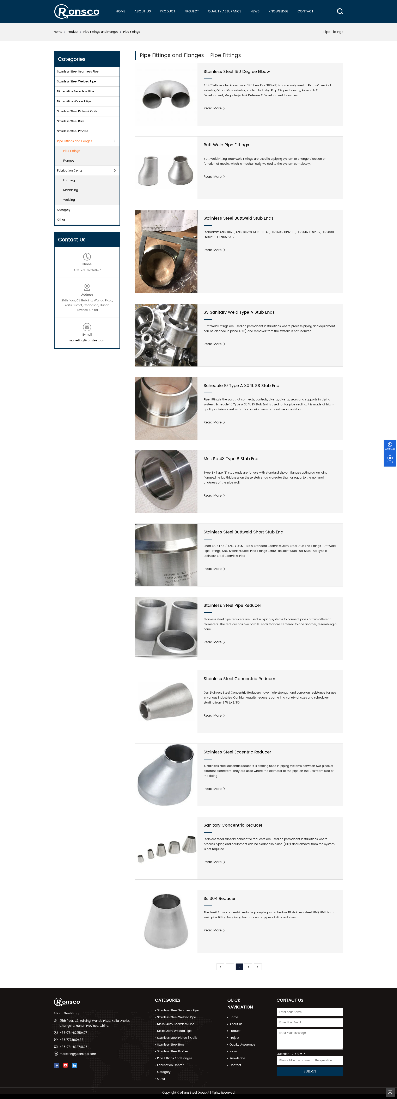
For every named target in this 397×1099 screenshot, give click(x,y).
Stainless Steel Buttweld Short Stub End (243, 532)
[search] (337, 8)
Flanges (68, 160)
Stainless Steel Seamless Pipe (78, 71)
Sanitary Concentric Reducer (233, 825)
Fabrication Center (70, 170)
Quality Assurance (224, 11)
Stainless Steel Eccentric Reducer (237, 752)
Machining (70, 190)
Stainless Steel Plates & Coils (77, 111)
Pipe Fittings (131, 31)
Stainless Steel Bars (70, 121)
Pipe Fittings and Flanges (100, 31)
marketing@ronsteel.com (87, 340)
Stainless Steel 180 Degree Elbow (237, 71)
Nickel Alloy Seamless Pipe (75, 91)
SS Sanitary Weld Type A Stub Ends (239, 312)
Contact (305, 11)
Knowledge (278, 11)
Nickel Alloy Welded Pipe (74, 101)
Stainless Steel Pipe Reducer (232, 605)
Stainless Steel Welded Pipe (76, 81)
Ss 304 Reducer (220, 898)
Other (61, 219)
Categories (167, 1000)
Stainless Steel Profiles (72, 131)
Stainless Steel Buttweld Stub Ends (239, 218)
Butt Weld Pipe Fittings (226, 145)
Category (64, 209)
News (254, 11)
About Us (142, 11)
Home (120, 11)
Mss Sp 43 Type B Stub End (231, 459)
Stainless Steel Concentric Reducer (239, 679)
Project (191, 11)
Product (167, 11)
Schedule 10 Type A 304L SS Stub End (241, 385)
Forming (69, 180)
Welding (69, 199)
